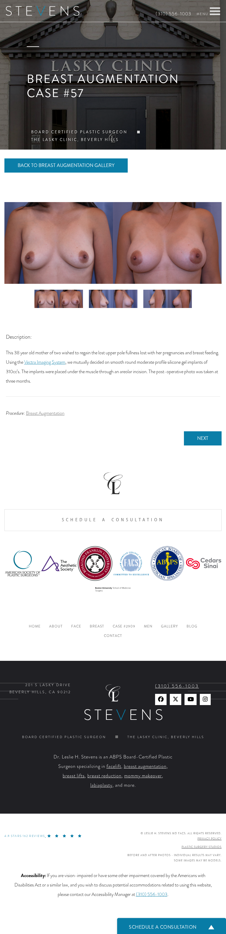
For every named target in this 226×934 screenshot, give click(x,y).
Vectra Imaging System (44, 362)
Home (35, 626)
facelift (114, 766)
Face (76, 626)
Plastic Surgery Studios (202, 847)
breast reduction (104, 776)
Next (202, 438)
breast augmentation (145, 766)
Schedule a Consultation (113, 520)
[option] (113, 243)
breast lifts (74, 776)
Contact (113, 635)
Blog (192, 626)
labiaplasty (101, 785)
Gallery (169, 626)
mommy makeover (143, 776)
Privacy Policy (209, 838)
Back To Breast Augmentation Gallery (66, 165)
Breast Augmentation (45, 413)
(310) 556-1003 (173, 14)
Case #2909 (124, 626)
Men (148, 626)
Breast (97, 626)
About (56, 626)
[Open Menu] (215, 11)
